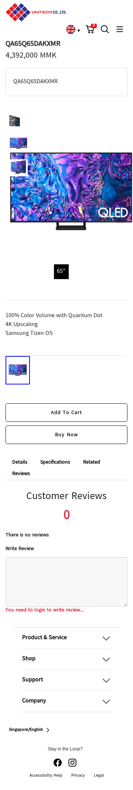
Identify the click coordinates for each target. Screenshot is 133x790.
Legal (99, 776)
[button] (90, 29)
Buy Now (66, 434)
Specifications (55, 462)
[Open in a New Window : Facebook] (57, 762)
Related (91, 462)
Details (19, 462)
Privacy (78, 776)
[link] (70, 29)
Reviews (21, 473)
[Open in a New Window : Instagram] (72, 762)
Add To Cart (66, 412)
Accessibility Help (46, 776)
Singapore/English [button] (26, 730)
